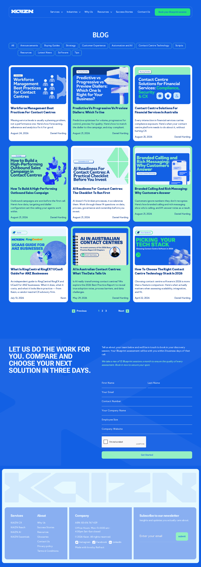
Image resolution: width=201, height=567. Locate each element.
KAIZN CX (16, 523)
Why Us (88, 12)
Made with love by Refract (89, 547)
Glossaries (43, 537)
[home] (22, 12)
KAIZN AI (16, 532)
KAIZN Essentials (20, 537)
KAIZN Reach (18, 527)
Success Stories (124, 12)
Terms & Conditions (47, 551)
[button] (56, 12)
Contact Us (144, 12)
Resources (43, 532)
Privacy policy (45, 546)
